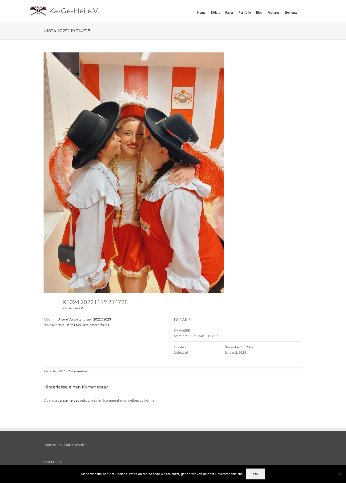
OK (255, 474)
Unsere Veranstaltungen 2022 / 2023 (84, 319)
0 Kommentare (77, 371)
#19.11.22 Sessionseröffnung (88, 325)
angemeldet (69, 400)
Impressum (53, 444)
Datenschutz (74, 444)
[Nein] (340, 474)
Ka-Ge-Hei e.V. (73, 308)
